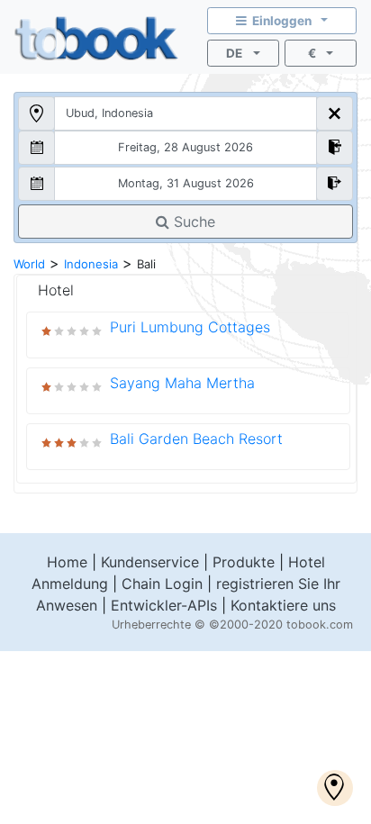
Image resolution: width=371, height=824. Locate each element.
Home (67, 562)
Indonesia (91, 264)
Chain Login (162, 584)
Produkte (244, 562)
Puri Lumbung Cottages (190, 327)
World (29, 264)
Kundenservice (150, 562)
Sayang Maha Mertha (182, 383)
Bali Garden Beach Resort (196, 439)
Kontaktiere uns (283, 605)
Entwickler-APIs (164, 605)
